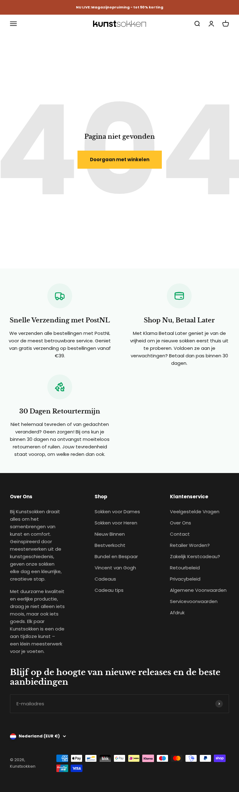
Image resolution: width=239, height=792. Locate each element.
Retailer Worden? (190, 545)
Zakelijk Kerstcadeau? (195, 556)
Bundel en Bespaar (116, 556)
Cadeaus (105, 579)
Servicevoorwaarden (194, 601)
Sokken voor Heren (116, 522)
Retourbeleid (185, 567)
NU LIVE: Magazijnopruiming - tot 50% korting (119, 7)
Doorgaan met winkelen (119, 159)
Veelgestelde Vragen (194, 511)
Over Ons (180, 522)
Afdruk (177, 612)
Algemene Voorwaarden (198, 590)
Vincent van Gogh (115, 567)
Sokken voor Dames (117, 511)
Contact (180, 534)
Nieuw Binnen (110, 534)
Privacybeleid (185, 579)
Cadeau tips (109, 590)
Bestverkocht (110, 545)
